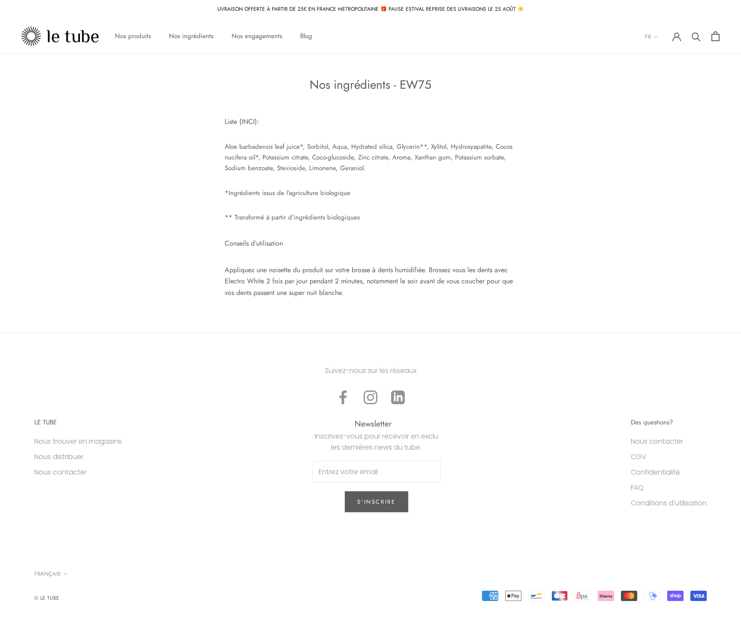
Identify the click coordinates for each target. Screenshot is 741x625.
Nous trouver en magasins (78, 441)
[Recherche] (696, 36)
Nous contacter (60, 472)
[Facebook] (343, 397)
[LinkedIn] (398, 397)
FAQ (637, 488)
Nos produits (133, 36)
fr (648, 37)
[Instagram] (370, 397)
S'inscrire (376, 502)
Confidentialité (655, 472)
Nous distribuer (59, 457)
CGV (638, 457)
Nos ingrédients (191, 36)
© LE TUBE (46, 598)
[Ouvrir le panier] (715, 36)
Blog (306, 36)
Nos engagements (257, 36)
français (47, 574)
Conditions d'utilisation (669, 503)
